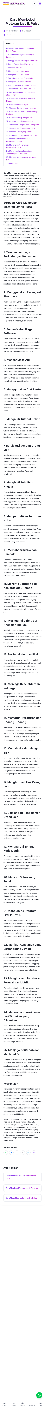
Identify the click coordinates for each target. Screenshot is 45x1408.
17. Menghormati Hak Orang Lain (19, 121)
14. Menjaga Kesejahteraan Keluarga (21, 108)
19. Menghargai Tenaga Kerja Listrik (21, 128)
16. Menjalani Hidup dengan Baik (19, 118)
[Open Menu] (40, 3)
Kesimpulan (12, 163)
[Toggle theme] (34, 3)
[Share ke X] (17, 1152)
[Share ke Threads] (23, 1152)
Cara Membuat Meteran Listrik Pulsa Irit (22, 1188)
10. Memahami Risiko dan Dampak (20, 89)
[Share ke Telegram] (28, 1152)
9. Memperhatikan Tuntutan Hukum (21, 85)
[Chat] (39, 1395)
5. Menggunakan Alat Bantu (17, 71)
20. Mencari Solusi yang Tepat (18, 132)
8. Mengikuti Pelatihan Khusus (18, 82)
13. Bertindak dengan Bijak (17, 104)
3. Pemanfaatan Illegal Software (19, 64)
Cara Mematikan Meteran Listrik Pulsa (21, 1198)
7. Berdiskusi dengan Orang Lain (19, 78)
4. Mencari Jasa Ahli (14, 68)
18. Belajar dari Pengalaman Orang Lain (22, 125)
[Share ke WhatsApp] (5, 1152)
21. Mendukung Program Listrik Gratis (21, 135)
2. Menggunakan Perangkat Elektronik (22, 61)
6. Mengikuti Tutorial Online (17, 75)
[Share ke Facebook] (11, 1152)
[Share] (34, 1152)
